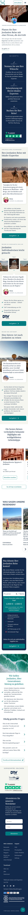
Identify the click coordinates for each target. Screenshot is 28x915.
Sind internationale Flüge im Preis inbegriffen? (11, 734)
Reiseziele (6, 847)
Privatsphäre (18, 850)
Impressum (7, 874)
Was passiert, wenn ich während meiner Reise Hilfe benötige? (11, 750)
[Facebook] (4, 886)
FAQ (16, 847)
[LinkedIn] (10, 886)
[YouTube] (13, 886)
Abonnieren (14, 833)
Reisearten (7, 850)
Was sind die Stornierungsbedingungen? (11, 742)
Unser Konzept (8, 860)
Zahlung (17, 858)
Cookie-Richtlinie (19, 852)
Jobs (5, 871)
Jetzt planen (18, 2)
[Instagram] (7, 886)
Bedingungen (18, 855)
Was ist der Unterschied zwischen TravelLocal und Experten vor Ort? (11, 726)
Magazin (6, 852)
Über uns (6, 869)
